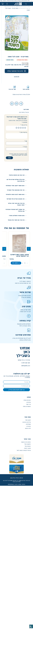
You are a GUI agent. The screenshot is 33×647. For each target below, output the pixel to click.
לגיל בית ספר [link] (17, 64)
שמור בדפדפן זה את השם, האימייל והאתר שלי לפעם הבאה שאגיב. (18, 154)
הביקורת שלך (23, 132)
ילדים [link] (23, 64)
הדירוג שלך (23, 125)
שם (25, 141)
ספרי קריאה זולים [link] (13, 6)
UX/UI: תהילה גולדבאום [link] (16, 478)
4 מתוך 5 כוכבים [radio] (19, 128)
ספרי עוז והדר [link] (12, 89)
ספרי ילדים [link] (10, 64)
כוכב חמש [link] (23, 256)
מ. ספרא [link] (2, 259)
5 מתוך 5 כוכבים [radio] (16, 128)
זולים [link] (20, 6)
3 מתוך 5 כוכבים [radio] (21, 128)
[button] (31, 1)
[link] (31, 626)
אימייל (25, 146)
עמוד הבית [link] (27, 6)
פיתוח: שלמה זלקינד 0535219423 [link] (16, 484)
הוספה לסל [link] (14, 263)
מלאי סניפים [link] (10, 59)
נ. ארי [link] (26, 259)
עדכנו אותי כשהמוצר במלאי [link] (15, 71)
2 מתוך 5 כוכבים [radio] (23, 128)
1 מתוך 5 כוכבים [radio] (25, 128)
